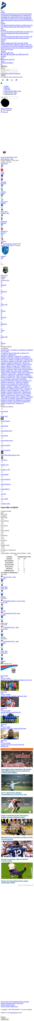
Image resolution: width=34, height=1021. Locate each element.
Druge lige (22, 14)
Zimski (3, 43)
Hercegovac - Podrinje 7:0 (8, 359)
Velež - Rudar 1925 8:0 (20, 369)
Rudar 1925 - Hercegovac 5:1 (15, 371)
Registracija (17, 73)
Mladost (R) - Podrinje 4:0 (8, 388)
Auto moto (20, 43)
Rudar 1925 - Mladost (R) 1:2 (16, 400)
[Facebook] (7, 80)
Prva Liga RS (5, 31)
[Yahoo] (16, 80)
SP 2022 (28, 20)
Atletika (26, 43)
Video (15, 46)
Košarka (16, 54)
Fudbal (4, 54)
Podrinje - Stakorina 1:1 (8, 387)
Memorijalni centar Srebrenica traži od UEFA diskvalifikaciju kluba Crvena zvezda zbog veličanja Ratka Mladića (16, 770)
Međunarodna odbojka (13, 38)
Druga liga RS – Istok (10, 92)
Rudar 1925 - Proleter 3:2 (22, 356)
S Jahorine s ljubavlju (7, 52)
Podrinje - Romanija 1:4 (8, 367)
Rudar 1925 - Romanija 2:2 (16, 403)
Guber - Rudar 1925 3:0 (16, 401)
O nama (6, 1001)
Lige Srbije (11, 18)
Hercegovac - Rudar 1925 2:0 (16, 395)
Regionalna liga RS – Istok (11, 627)
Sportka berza (14, 1006)
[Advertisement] (17, 131)
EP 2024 (23, 20)
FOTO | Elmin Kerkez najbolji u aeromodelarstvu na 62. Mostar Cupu (14, 793)
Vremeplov (21, 46)
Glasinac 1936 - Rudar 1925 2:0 (19, 384)
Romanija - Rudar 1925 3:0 (13, 379)
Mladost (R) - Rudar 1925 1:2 (17, 376)
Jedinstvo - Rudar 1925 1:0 (19, 372)
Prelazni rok (17, 20)
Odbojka (24, 54)
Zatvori (3, 1017)
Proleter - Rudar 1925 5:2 (16, 380)
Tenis (15, 43)
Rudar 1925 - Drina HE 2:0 (22, 385)
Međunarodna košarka (10, 27)
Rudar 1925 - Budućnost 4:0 (23, 392)
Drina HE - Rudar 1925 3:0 (25, 361)
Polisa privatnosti (24, 1001)
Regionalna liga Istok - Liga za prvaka (14, 601)
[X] (12, 80)
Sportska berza (9, 43)
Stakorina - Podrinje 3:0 (8, 363)
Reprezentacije (9, 20)
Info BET (3, 48)
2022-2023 (7, 89)
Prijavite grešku (5, 1005)
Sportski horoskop (24, 48)
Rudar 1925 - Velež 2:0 (20, 393)
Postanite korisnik (6, 1003)
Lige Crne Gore (18, 18)
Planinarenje (9, 44)
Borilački (3, 44)
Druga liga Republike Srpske (12, 91)
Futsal (20, 17)
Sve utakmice (4, 348)
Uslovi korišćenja (14, 1001)
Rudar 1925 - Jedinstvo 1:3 (20, 397)
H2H (2, 513)
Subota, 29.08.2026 (6, 108)
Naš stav (9, 48)
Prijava (5, 66)
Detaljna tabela (5, 280)
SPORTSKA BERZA (7, 62)
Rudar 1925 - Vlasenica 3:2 (24, 388)
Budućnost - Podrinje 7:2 (8, 356)
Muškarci (7, 88)
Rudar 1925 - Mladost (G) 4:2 (21, 366)
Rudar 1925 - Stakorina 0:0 (17, 374)
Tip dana (10, 49)
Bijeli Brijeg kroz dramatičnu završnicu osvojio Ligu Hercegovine (17, 838)
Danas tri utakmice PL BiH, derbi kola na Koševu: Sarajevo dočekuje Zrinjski (14, 816)
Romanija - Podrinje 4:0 (8, 392)
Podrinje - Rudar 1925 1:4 (8, 358)
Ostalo (18, 25)
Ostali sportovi (28, 46)
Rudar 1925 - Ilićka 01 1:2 (22, 363)
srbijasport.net (14, 1012)
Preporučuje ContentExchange (24, 885)
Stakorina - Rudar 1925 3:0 (18, 398)
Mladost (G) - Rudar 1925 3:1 (21, 390)
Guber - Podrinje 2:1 (7, 366)
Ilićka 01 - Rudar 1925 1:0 (22, 387)
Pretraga (12, 1005)
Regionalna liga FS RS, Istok (11, 613)
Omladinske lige (5, 17)
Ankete (8, 1006)
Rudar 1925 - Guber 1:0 (15, 377)
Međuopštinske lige (17, 15)
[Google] (3, 80)
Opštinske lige (27, 15)
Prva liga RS (14, 14)
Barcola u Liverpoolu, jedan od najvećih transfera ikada (14, 860)
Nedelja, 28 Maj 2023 (7, 245)
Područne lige (7, 15)
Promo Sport (15, 48)
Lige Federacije (26, 17)
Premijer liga (12, 25)
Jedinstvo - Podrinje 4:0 (8, 385)
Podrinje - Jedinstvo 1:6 (10, 361)
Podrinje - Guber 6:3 (7, 390)
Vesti (2, 10)
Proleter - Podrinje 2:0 (7, 369)
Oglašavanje (19, 1003)
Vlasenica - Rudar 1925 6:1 (24, 364)
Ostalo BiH (4, 18)
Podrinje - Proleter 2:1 (7, 393)
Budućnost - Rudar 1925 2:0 (23, 367)
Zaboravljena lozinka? (7, 73)
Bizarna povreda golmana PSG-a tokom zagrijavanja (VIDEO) (14, 882)
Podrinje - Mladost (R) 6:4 (8, 364)
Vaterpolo (16, 44)
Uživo (5, 112)
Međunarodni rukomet (13, 33)
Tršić (18, 245)
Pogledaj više (4, 746)
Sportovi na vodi (9, 46)
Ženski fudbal (14, 17)
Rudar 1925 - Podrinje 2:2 (15, 382)
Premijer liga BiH (6, 14)
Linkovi (3, 1006)
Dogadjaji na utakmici (7, 406)
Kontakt (13, 1003)
